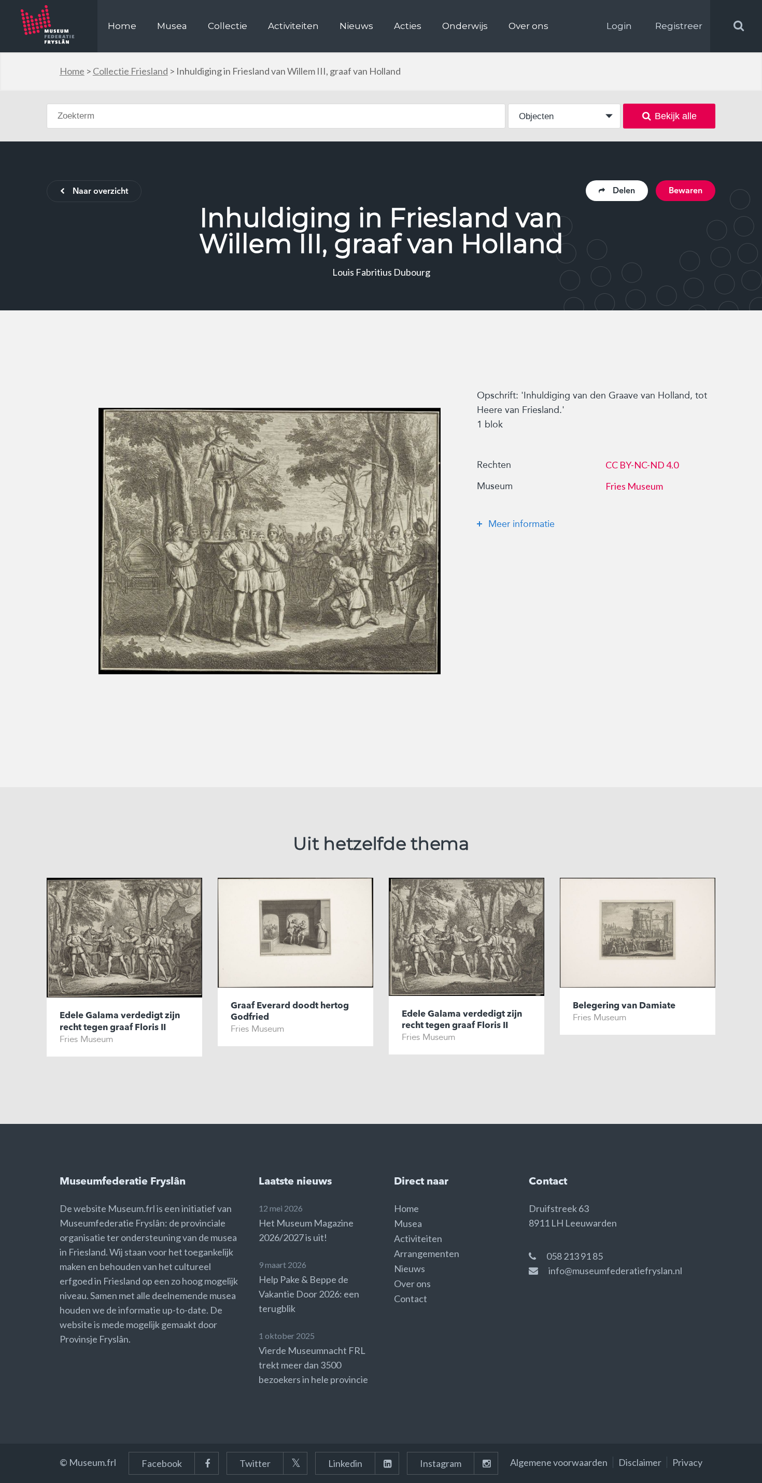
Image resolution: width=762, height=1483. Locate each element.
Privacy (687, 1462)
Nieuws (356, 26)
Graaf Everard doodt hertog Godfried (290, 1012)
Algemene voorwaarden (559, 1462)
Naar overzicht (100, 192)
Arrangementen (426, 1253)
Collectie (227, 26)
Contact (410, 1298)
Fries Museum (634, 486)
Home (122, 26)
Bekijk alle (676, 116)
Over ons (528, 26)
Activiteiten (293, 26)
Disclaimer (639, 1462)
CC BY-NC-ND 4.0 (642, 464)
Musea (172, 26)
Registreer (678, 26)
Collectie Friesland (130, 71)
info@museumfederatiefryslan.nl (615, 1270)
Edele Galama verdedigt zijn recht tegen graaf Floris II (120, 1021)
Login (619, 26)
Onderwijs (465, 26)
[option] (269, 541)
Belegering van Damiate (624, 1006)
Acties (407, 26)
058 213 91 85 (574, 1256)
